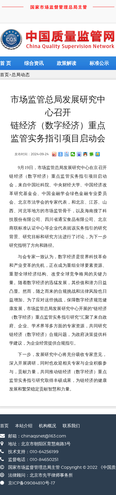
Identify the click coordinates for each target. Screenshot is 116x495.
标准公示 (99, 63)
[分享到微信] (73, 154)
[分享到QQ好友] (85, 154)
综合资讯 (34, 63)
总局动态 (21, 74)
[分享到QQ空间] (97, 154)
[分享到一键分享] (60, 154)
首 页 (5, 63)
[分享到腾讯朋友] (91, 154)
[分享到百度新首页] (79, 154)
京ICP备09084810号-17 (31, 483)
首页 (4, 74)
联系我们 (71, 425)
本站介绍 (23, 425)
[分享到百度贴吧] (66, 154)
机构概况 (47, 425)
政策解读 (66, 63)
